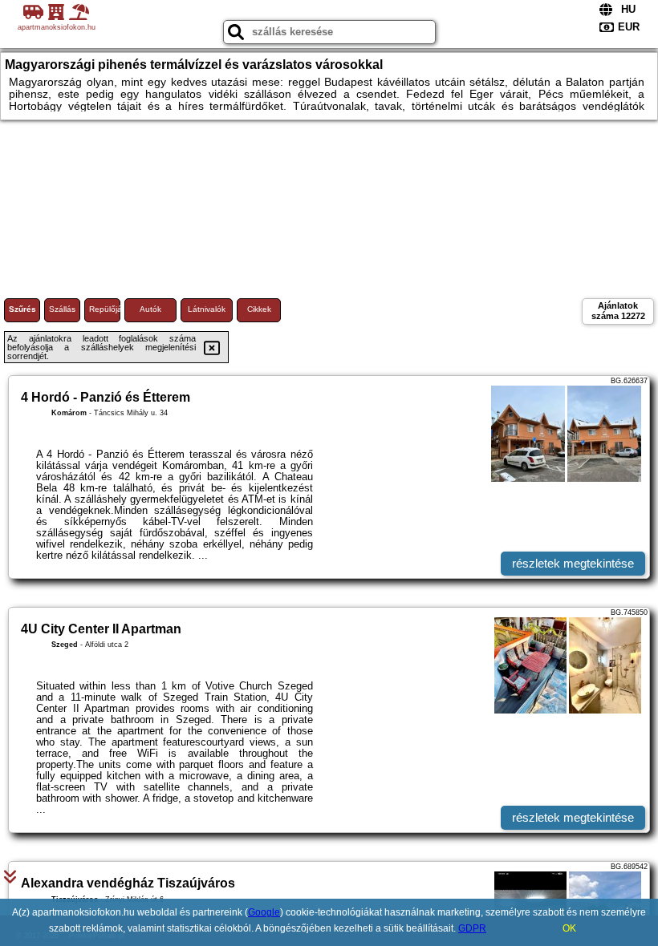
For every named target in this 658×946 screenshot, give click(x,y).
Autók (150, 309)
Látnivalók (206, 309)
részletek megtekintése (573, 563)
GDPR (472, 928)
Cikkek (259, 309)
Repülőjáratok (104, 309)
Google (264, 912)
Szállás (62, 309)
